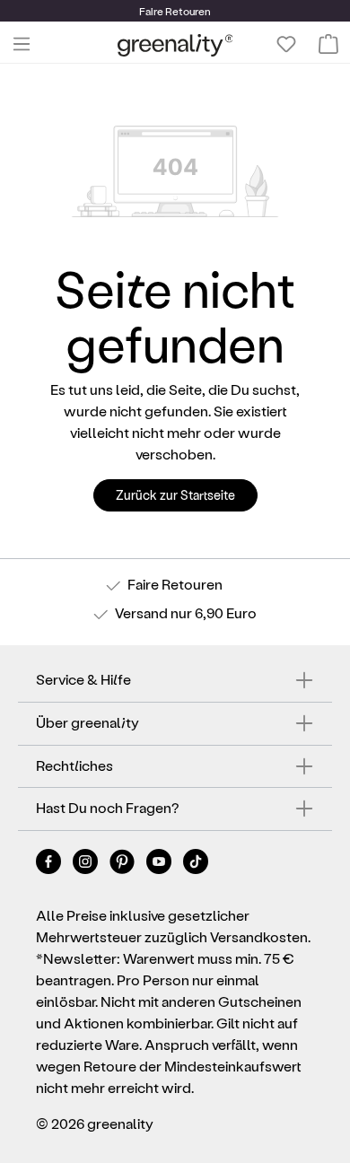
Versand (141, 612)
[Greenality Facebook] (50, 864)
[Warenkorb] (328, 44)
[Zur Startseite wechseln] (175, 44)
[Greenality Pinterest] (123, 864)
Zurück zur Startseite (175, 495)
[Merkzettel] (286, 44)
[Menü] (21, 44)
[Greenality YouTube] (160, 864)
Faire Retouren (175, 583)
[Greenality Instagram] (87, 864)
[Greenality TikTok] (195, 864)
